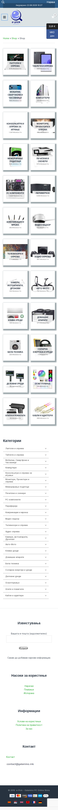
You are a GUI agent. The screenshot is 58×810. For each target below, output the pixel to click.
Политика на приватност (29, 725)
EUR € (50, 26)
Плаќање (29, 689)
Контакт (10, 757)
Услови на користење (29, 721)
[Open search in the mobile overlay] (3, 2)
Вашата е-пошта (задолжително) (29, 633)
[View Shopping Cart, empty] (53, 17)
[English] (21, 802)
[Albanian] (27, 802)
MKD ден (50, 34)
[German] (40, 802)
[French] (34, 802)
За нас (29, 728)
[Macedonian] (9, 802)
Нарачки (29, 686)
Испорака (29, 693)
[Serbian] (15, 802)
